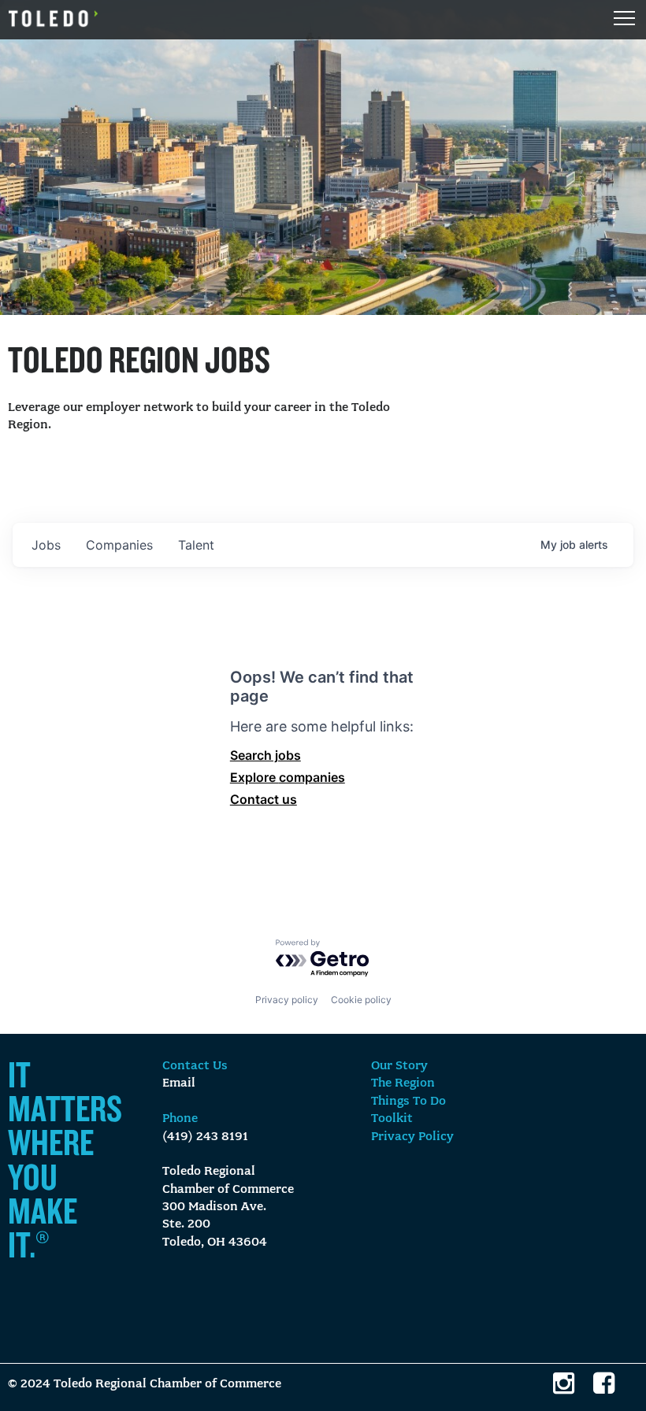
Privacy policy (286, 999)
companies (119, 545)
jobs (46, 545)
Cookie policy (361, 999)
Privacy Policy (412, 1137)
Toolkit (392, 1119)
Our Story (399, 1066)
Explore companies (287, 777)
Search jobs (265, 755)
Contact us (263, 799)
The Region (403, 1083)
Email (178, 1083)
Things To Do (408, 1101)
